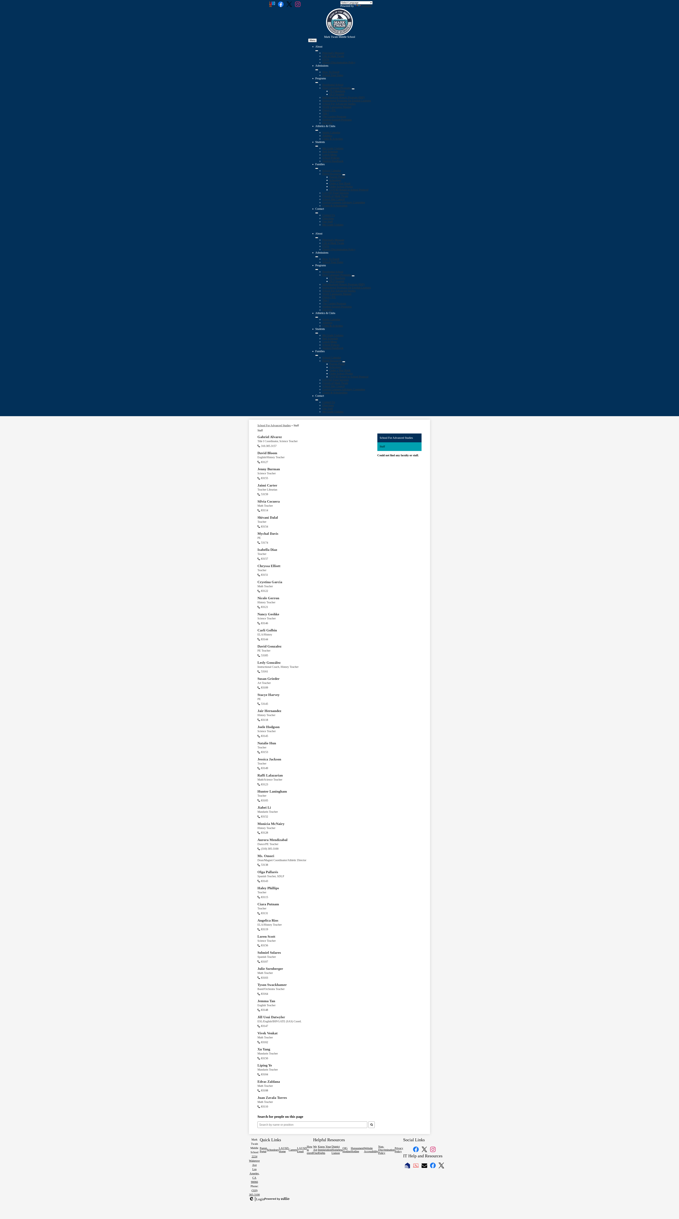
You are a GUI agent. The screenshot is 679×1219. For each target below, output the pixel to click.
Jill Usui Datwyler (271, 1017)
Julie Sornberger (270, 969)
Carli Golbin (267, 630)
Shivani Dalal (267, 517)
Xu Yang (263, 1049)
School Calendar (331, 170)
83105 (264, 800)
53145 (264, 703)
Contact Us (328, 215)
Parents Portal (337, 176)
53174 (264, 542)
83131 (264, 913)
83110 (264, 1106)
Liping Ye (264, 1065)
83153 (264, 752)
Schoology (335, 180)
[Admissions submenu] (316, 69)
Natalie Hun (266, 743)
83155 (264, 478)
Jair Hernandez (269, 711)
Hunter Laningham (272, 791)
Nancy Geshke (268, 614)
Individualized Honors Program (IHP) (343, 97)
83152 (264, 816)
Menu (312, 40)
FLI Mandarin (337, 91)
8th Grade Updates (332, 148)
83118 (264, 719)
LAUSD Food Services (335, 192)
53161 (264, 671)
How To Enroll (330, 72)
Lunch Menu (329, 154)
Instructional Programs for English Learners (346, 100)
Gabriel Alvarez (269, 437)
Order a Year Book (339, 183)
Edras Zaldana (268, 1081)
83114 (264, 510)
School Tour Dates (332, 75)
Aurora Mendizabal (272, 840)
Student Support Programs (337, 119)
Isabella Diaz (267, 550)
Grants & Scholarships (334, 205)
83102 (264, 1042)
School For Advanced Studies (339, 103)
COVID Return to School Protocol (348, 189)
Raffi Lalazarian (270, 775)
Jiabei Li (264, 807)
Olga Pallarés (267, 872)
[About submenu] (316, 50)
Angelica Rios (267, 920)
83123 (264, 784)
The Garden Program (334, 116)
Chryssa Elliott (268, 566)
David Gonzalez (269, 646)
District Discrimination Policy (338, 62)
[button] (316, 237)
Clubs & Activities (332, 138)
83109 (264, 687)
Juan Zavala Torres (272, 1098)
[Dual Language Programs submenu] (353, 88)
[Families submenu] (316, 168)
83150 (264, 1058)
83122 (264, 590)
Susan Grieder (268, 679)
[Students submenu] (316, 146)
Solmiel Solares (269, 952)
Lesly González (269, 662)
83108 (264, 1090)
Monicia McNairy (271, 824)
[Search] (371, 1124)
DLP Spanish (336, 94)
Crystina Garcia (269, 582)
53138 (264, 864)
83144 (264, 639)
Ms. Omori (265, 856)
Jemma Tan (266, 1001)
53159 (264, 494)
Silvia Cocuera (268, 501)
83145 (264, 735)
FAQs (325, 59)
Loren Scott (266, 936)
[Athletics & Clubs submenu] (316, 130)
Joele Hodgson (268, 727)
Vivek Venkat (267, 1033)
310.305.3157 (269, 445)
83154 (264, 526)
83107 (264, 961)
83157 (264, 558)
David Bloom (267, 453)
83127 (264, 462)
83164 (264, 993)
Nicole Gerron (268, 598)
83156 (264, 945)
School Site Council (333, 199)
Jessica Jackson (269, 759)
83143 (264, 881)
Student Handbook (332, 161)
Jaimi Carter (267, 485)
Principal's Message (333, 52)
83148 (264, 1009)
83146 (264, 623)
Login (257, 1199)
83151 (264, 574)
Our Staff (327, 221)
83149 (264, 768)
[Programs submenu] (316, 82)
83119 (264, 929)
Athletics (327, 135)
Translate (367, 5)
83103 (264, 977)
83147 (264, 1025)
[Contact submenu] (316, 212)
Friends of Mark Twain (335, 196)
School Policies (331, 157)
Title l (325, 113)
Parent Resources (332, 173)
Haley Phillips (268, 888)
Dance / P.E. (329, 110)
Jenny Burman (268, 469)
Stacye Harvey (268, 695)
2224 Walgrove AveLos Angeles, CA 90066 (254, 1169)
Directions (328, 218)
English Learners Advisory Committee (343, 202)
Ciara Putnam (268, 904)
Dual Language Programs (336, 87)
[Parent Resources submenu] (343, 174)
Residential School (332, 84)
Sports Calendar (331, 132)
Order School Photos (341, 186)
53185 (264, 655)
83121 (264, 606)
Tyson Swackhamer (272, 985)
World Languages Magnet (336, 107)
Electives (327, 122)
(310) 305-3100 (269, 848)
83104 (264, 1074)
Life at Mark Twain (333, 56)
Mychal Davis (267, 533)
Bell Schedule (330, 151)
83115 (264, 897)
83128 (264, 832)
